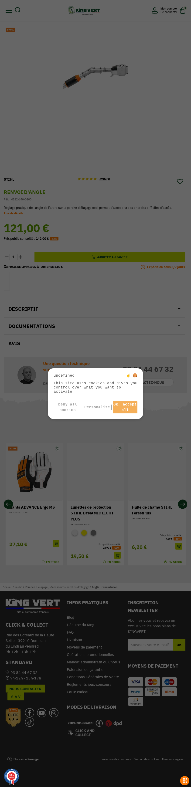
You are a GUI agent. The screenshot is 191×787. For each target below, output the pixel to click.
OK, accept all (125, 407)
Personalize (97, 407)
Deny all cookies (67, 407)
